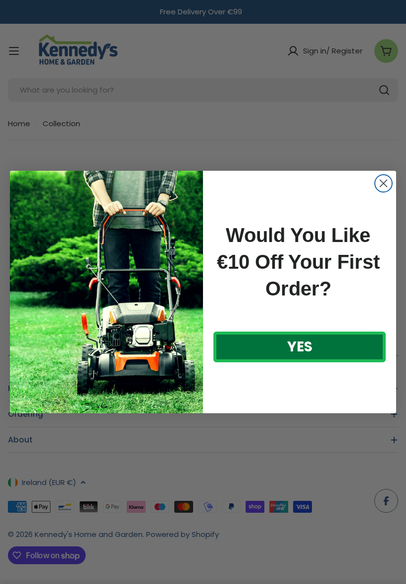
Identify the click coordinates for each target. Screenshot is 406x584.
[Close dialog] (383, 183)
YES (299, 346)
